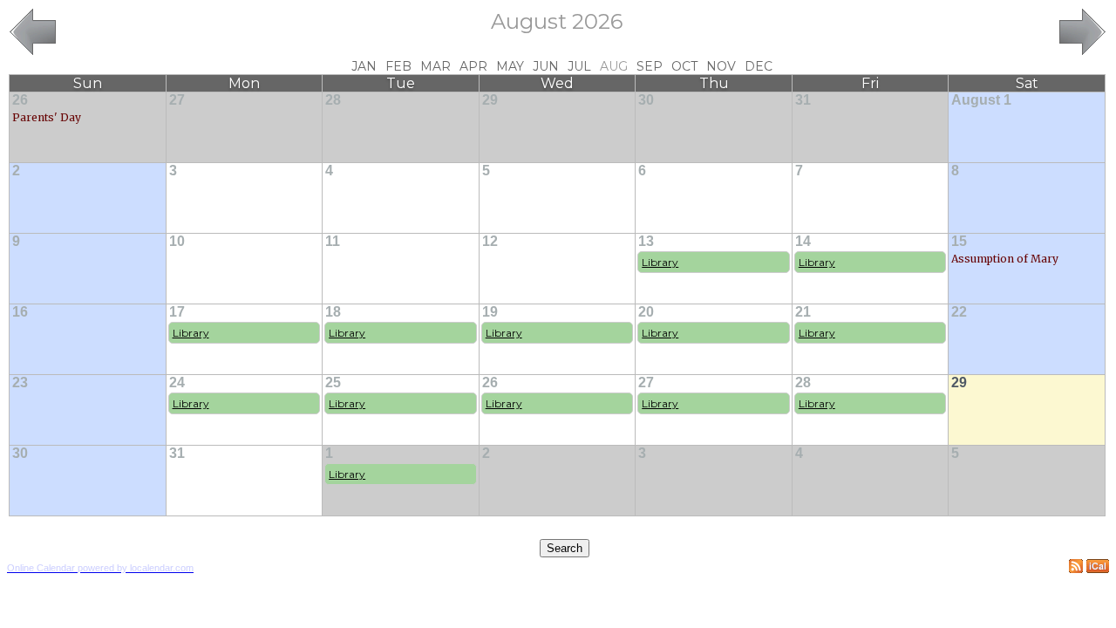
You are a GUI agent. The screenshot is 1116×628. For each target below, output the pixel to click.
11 (332, 241)
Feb (398, 66)
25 (333, 382)
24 (177, 382)
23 (20, 382)
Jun (546, 66)
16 (20, 311)
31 (803, 99)
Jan (364, 66)
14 (803, 241)
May (510, 66)
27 (177, 99)
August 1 (981, 99)
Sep (649, 66)
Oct (684, 66)
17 (177, 311)
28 (333, 99)
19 (490, 311)
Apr (473, 66)
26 (20, 99)
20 (646, 311)
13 (646, 241)
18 (333, 311)
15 (959, 241)
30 (646, 99)
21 (803, 311)
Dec (758, 66)
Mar (435, 66)
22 (959, 311)
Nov (721, 66)
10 (177, 241)
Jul (579, 66)
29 (490, 99)
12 (490, 241)
